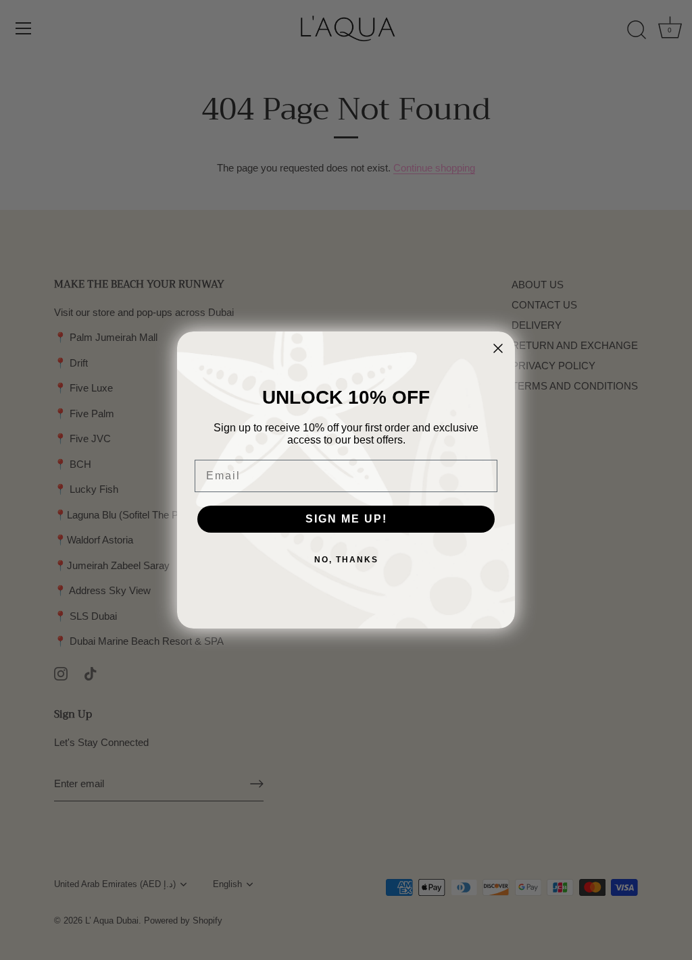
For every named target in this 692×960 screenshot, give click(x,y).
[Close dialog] (498, 348)
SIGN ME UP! (346, 519)
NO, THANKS (346, 559)
